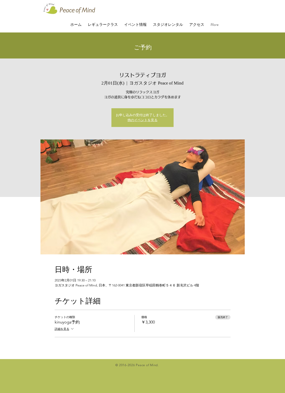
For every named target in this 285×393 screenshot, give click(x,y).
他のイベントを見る (142, 120)
